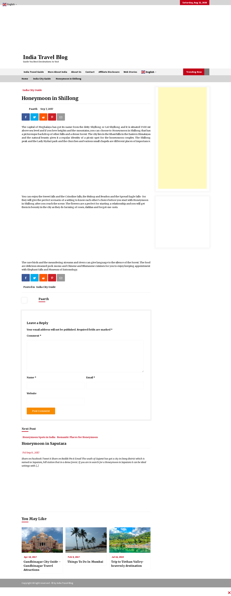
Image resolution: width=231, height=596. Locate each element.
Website (32, 393)
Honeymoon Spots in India (38, 437)
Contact (90, 71)
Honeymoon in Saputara (44, 443)
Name (31, 377)
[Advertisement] (182, 138)
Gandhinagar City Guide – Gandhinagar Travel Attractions (42, 565)
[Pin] (52, 117)
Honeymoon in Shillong (50, 98)
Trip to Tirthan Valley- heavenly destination (127, 563)
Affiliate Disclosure (109, 71)
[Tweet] (34, 117)
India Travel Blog (45, 57)
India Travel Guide (34, 71)
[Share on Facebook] (26, 117)
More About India (57, 71)
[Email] (61, 117)
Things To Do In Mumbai (85, 561)
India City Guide (32, 90)
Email (90, 377)
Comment (34, 335)
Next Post (29, 428)
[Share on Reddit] (43, 117)
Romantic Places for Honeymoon (77, 437)
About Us (76, 71)
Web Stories (130, 71)
